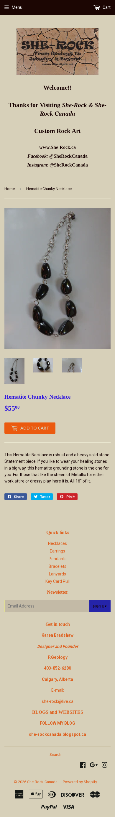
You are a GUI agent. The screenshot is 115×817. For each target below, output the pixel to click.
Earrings (57, 551)
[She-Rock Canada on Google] (94, 765)
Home (9, 189)
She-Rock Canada (42, 782)
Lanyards (57, 574)
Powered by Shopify (80, 782)
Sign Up (100, 606)
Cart (106, 7)
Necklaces (57, 543)
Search (55, 754)
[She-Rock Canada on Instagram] (105, 765)
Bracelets (57, 566)
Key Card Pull (57, 581)
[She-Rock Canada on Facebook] (83, 765)
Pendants (58, 558)
